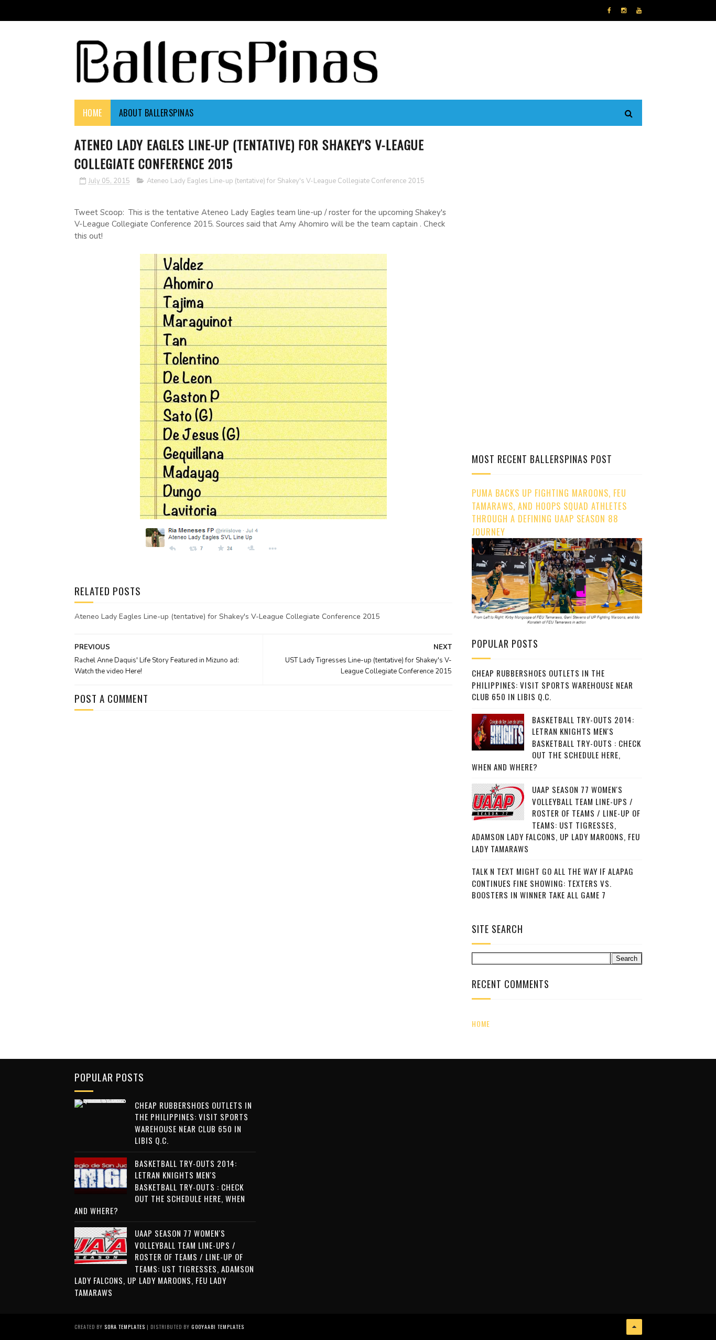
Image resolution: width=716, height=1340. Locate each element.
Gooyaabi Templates (217, 1327)
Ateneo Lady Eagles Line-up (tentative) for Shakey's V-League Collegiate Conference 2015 (286, 181)
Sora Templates (124, 1327)
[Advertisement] (560, 207)
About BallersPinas (156, 112)
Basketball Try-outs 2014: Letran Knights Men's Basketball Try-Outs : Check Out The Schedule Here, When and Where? (556, 743)
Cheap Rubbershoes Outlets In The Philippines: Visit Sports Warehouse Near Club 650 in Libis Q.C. (552, 684)
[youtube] (639, 10)
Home (92, 112)
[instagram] (623, 10)
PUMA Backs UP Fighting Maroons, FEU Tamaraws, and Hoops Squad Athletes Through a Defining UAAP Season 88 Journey (549, 512)
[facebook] (609, 10)
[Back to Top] (634, 1327)
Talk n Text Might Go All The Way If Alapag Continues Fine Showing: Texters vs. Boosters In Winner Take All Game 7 (553, 883)
